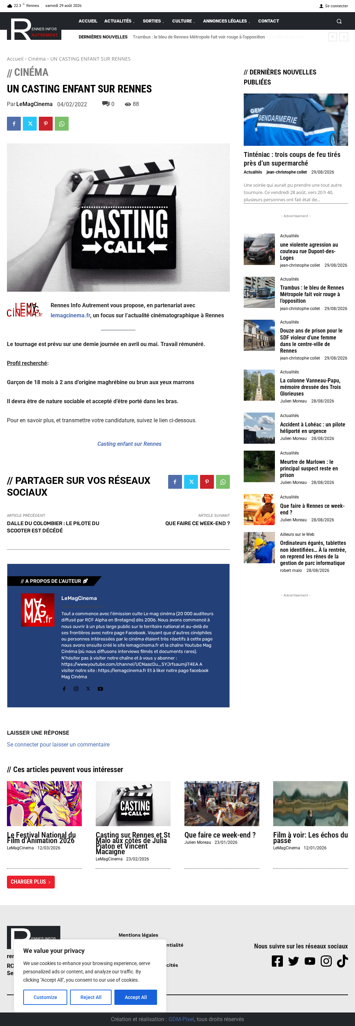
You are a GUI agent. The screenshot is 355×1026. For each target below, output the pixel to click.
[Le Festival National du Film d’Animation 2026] (44, 803)
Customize (45, 997)
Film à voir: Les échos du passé (310, 838)
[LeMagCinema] (37, 643)
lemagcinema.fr (70, 315)
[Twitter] (30, 124)
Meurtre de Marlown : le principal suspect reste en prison (309, 468)
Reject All (91, 997)
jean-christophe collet (287, 172)
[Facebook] (14, 124)
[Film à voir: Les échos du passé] (310, 803)
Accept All (136, 997)
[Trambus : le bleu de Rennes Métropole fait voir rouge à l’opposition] (259, 292)
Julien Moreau (293, 401)
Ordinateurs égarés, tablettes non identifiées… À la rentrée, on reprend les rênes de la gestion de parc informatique (313, 553)
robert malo (291, 570)
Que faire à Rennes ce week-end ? (312, 509)
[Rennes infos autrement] (34, 28)
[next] (343, 37)
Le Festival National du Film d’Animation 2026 (41, 838)
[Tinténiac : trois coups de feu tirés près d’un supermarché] (296, 120)
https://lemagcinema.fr (82, 607)
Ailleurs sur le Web (297, 534)
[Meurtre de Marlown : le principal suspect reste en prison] (259, 466)
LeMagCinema (34, 104)
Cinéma (37, 58)
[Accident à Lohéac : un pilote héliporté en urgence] (259, 428)
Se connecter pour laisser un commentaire (58, 744)
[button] (339, 21)
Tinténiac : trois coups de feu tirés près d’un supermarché (292, 158)
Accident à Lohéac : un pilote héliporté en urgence (312, 427)
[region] (90, 975)
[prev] (332, 37)
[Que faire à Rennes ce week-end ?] (259, 509)
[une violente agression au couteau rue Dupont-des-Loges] (259, 249)
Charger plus (28, 881)
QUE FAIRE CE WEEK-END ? (197, 523)
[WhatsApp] (62, 124)
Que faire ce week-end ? (220, 835)
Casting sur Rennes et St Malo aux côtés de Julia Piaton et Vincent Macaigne (133, 843)
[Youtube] (100, 687)
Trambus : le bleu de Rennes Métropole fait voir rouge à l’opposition (312, 294)
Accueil (15, 58)
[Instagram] (76, 687)
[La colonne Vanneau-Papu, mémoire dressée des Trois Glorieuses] (259, 385)
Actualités (253, 172)
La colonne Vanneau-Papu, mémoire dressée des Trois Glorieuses (310, 387)
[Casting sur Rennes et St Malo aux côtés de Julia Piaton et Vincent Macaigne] (133, 803)
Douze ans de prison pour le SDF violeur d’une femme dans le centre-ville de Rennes (215, 36)
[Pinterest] (46, 124)
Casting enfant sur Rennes (129, 444)
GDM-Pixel (181, 1019)
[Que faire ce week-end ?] (221, 803)
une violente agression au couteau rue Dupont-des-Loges (309, 251)
